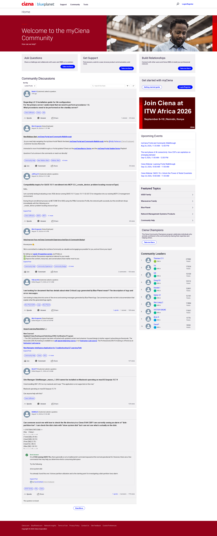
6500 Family (146, 195)
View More (79, 508)
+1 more (50, 215)
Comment (41, 166)
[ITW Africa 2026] (167, 113)
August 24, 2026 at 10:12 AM (41, 176)
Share (56, 118)
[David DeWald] (31, 482)
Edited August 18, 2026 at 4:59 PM (42, 320)
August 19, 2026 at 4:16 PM (40, 231)
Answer (43, 118)
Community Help (148, 220)
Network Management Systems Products (158, 214)
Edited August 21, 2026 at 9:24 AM (42, 371)
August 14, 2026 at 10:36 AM (41, 414)
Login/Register (187, 4)
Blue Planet (145, 207)
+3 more (64, 160)
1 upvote (116, 310)
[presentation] (79, 105)
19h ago (34, 93)
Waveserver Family (149, 201)
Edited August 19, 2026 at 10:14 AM (43, 282)
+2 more (71, 266)
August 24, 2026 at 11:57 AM (41, 128)
